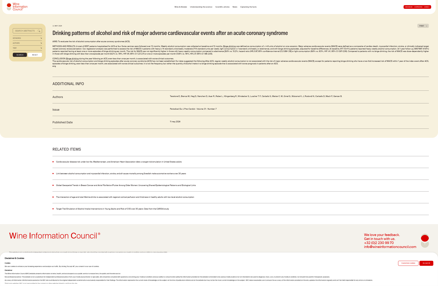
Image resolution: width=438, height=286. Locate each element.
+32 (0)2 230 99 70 (379, 243)
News (235, 7)
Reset (35, 55)
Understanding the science (201, 7)
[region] (219, 269)
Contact (426, 7)
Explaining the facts (248, 7)
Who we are (408, 7)
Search (19, 55)
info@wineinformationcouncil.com (390, 247)
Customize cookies (408, 263)
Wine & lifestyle (181, 7)
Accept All (426, 263)
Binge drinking (229, 46)
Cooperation (418, 7)
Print (421, 26)
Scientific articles (222, 7)
